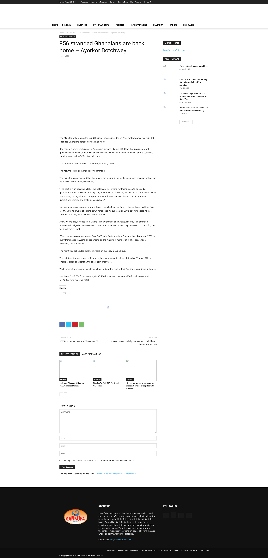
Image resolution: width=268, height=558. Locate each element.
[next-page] (65, 394)
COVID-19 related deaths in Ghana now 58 (78, 341)
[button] (214, 25)
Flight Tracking (135, 2)
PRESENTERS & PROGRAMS (128, 550)
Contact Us (147, 2)
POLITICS (119, 25)
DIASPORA (158, 25)
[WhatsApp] (81, 324)
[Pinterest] (75, 324)
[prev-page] (61, 394)
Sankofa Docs (123, 2)
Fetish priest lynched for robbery (194, 66)
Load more (185, 121)
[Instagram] (197, 2)
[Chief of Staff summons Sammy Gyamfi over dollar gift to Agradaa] (164, 79)
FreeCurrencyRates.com (174, 50)
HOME (55, 25)
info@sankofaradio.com (120, 539)
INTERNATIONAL (101, 25)
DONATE (193, 550)
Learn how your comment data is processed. (116, 473)
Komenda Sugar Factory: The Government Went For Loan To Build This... (193, 96)
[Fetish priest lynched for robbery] (164, 66)
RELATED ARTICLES (69, 354)
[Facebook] (193, 2)
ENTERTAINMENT (139, 25)
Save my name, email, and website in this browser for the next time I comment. (98, 460)
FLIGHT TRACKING (181, 550)
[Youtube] (206, 2)
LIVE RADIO (188, 25)
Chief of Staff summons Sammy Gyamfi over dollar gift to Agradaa (193, 82)
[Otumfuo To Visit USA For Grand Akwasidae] (108, 370)
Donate (112, 2)
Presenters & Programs (98, 2)
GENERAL (66, 25)
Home (61, 32)
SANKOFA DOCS (164, 550)
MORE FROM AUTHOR (91, 354)
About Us (84, 2)
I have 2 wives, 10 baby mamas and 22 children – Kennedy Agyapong (134, 343)
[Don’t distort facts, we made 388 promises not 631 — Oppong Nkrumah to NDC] (164, 107)
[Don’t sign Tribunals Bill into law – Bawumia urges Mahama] (74, 370)
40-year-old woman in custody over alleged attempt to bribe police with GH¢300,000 (140, 386)
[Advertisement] (158, 14)
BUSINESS (82, 25)
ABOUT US (111, 550)
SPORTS (173, 25)
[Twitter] (202, 2)
